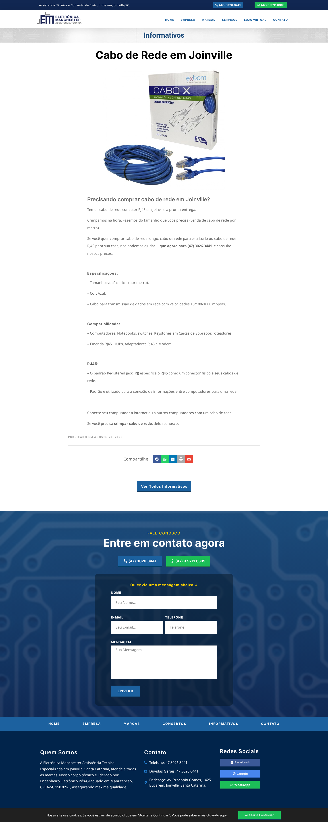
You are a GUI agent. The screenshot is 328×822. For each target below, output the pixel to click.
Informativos (223, 723)
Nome (116, 592)
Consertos (174, 723)
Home (169, 19)
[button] (157, 459)
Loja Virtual (255, 19)
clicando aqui (216, 815)
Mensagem (121, 642)
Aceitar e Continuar (259, 815)
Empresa (188, 19)
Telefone (174, 617)
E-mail (117, 617)
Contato (280, 19)
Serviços (229, 19)
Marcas (208, 19)
